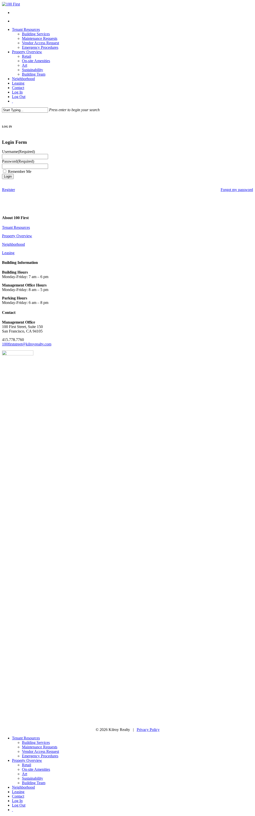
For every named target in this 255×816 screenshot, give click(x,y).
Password (18, 161)
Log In (17, 801)
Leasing (8, 253)
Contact (18, 796)
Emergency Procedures (40, 756)
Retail (26, 765)
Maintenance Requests (39, 747)
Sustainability (32, 778)
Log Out (18, 805)
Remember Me (19, 171)
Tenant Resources (16, 227)
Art (24, 774)
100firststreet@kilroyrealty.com (26, 344)
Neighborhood (13, 244)
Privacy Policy (148, 729)
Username (18, 151)
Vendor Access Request (40, 751)
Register (8, 190)
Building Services (36, 742)
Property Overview (17, 236)
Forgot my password (237, 190)
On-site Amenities (36, 769)
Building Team (33, 783)
